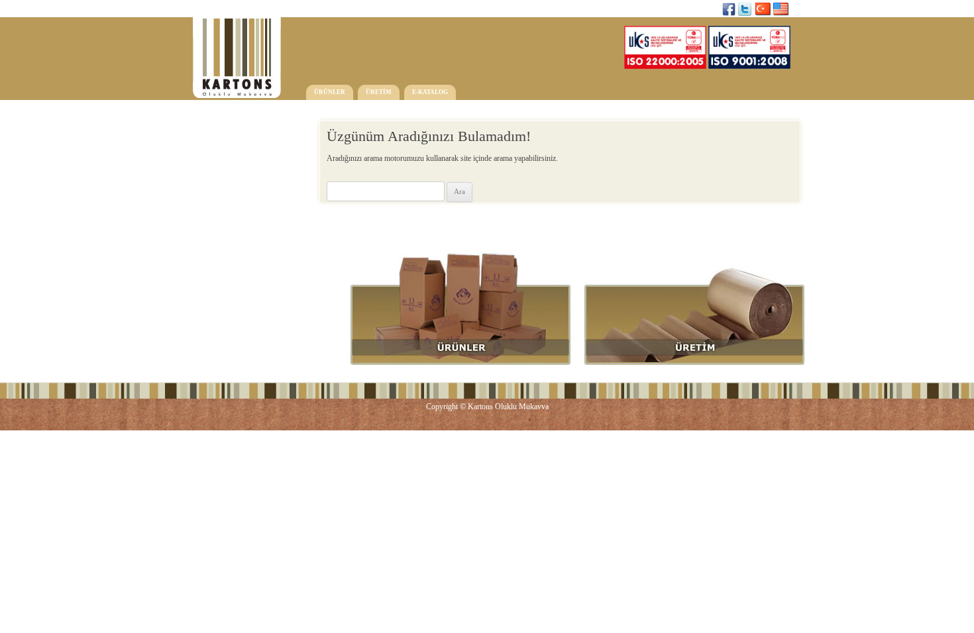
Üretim (379, 92)
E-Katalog (430, 92)
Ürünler (329, 92)
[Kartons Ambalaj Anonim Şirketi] (237, 63)
